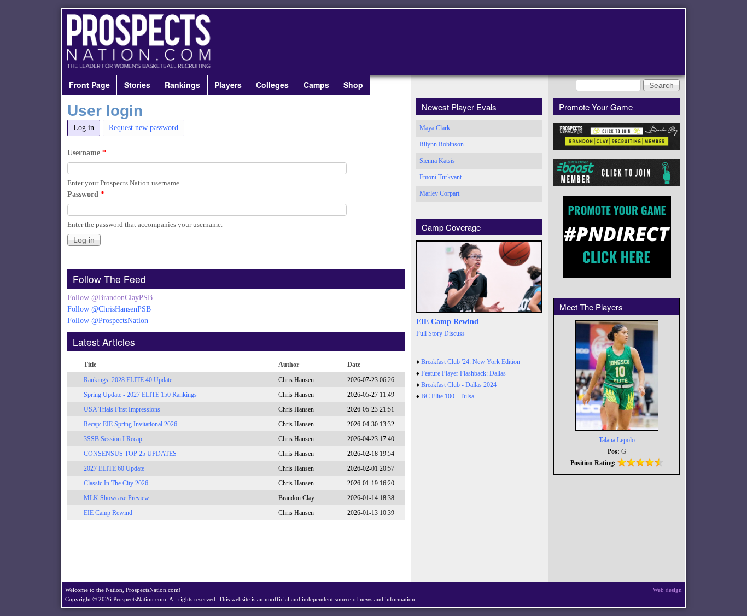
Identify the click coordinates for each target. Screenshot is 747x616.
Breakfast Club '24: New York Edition (470, 362)
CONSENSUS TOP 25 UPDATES (130, 453)
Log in (86, 128)
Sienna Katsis (437, 161)
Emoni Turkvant (440, 177)
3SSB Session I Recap (113, 439)
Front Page (89, 84)
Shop (353, 84)
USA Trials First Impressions (122, 409)
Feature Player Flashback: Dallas (463, 373)
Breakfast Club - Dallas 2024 (459, 385)
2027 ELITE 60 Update (114, 468)
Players (228, 84)
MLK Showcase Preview (116, 498)
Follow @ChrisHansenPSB (109, 309)
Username (86, 153)
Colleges (272, 84)
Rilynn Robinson (441, 144)
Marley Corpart (439, 193)
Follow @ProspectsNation (107, 320)
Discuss (454, 333)
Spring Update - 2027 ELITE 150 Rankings (140, 394)
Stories (137, 84)
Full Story (429, 333)
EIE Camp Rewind (108, 513)
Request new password (143, 128)
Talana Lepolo (617, 440)
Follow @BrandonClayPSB (110, 298)
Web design (667, 589)
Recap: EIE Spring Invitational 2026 (130, 424)
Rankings (182, 84)
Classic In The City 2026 (116, 483)
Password (85, 194)
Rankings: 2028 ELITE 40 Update (128, 380)
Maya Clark (434, 128)
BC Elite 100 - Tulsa (447, 396)
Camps (316, 84)
